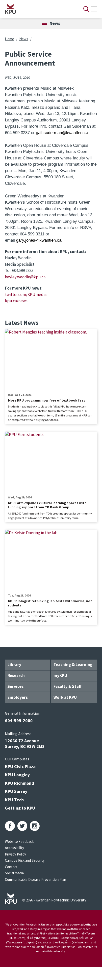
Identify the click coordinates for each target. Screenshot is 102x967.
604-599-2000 (19, 720)
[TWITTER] (22, 826)
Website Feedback (19, 841)
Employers (17, 697)
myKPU (60, 675)
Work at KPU (65, 697)
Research (16, 675)
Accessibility (14, 847)
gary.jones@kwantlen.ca (38, 240)
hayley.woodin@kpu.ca (25, 277)
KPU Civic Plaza (20, 766)
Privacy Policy (15, 854)
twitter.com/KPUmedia (26, 294)
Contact (11, 866)
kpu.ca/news (16, 300)
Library (14, 664)
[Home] (37, 9)
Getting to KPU (20, 808)
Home (9, 39)
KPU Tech (14, 800)
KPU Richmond (19, 783)
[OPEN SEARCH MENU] (86, 9)
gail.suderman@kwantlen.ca (62, 132)
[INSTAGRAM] (35, 826)
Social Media (14, 873)
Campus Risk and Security (25, 860)
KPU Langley (17, 775)
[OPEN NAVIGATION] (94, 9)
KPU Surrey (16, 791)
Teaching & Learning (73, 664)
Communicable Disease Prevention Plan (35, 879)
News (23, 39)
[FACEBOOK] (10, 826)
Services (15, 686)
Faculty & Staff (67, 686)
